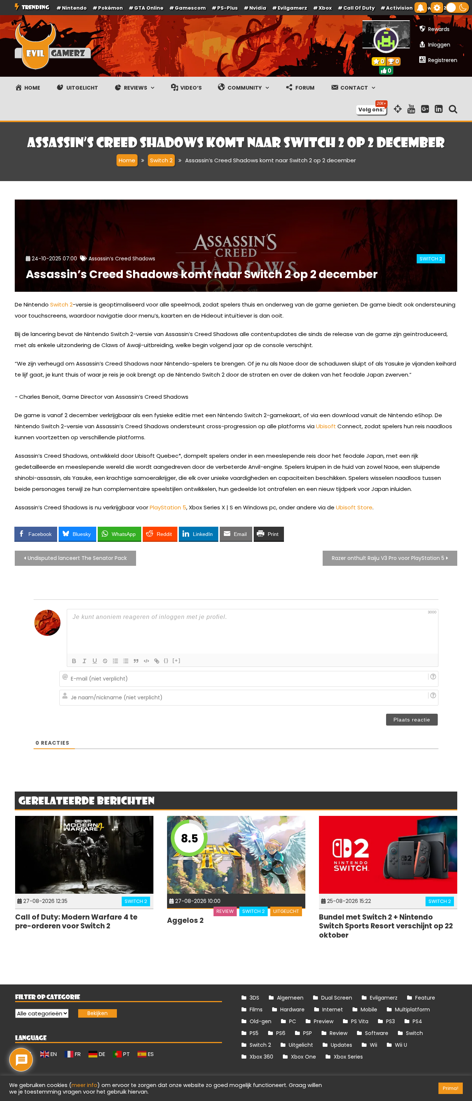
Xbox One (303, 1056)
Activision (399, 7)
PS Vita (359, 1021)
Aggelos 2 (185, 920)
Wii (373, 1045)
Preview (323, 1021)
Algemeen (290, 997)
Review (225, 911)
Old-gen (260, 1021)
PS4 (417, 1021)
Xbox (325, 7)
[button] (457, 7)
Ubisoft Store (354, 507)
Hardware (292, 1009)
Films (256, 1009)
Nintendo (74, 7)
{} (166, 660)
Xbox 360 (261, 1056)
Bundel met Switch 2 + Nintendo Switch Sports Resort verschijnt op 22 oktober (386, 926)
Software (376, 1033)
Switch (414, 1033)
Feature (425, 997)
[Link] (157, 661)
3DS (254, 997)
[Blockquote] (136, 661)
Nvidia (257, 7)
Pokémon (110, 7)
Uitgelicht (286, 911)
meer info (84, 1085)
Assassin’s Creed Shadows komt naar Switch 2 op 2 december (202, 274)
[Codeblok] (146, 661)
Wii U (401, 1045)
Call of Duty (359, 7)
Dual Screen (336, 997)
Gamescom (190, 7)
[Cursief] (84, 661)
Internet (332, 1009)
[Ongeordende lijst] (126, 661)
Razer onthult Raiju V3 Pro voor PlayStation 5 (388, 558)
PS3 (390, 1021)
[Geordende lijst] (115, 661)
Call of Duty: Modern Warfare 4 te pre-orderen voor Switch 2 (76, 921)
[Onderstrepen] (95, 661)
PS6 (280, 1033)
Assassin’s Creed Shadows (121, 258)
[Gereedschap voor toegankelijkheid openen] (437, 7)
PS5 (254, 1033)
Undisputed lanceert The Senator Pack (77, 558)
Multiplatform (412, 1009)
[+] (177, 660)
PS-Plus (227, 7)
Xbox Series (348, 1056)
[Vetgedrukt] (74, 661)
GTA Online (148, 7)
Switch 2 (431, 258)
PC (292, 1021)
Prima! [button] (450, 1088)
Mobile (369, 1009)
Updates (341, 1045)
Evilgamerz (292, 7)
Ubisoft (326, 426)
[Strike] (105, 661)
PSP (307, 1033)
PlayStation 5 (168, 507)
